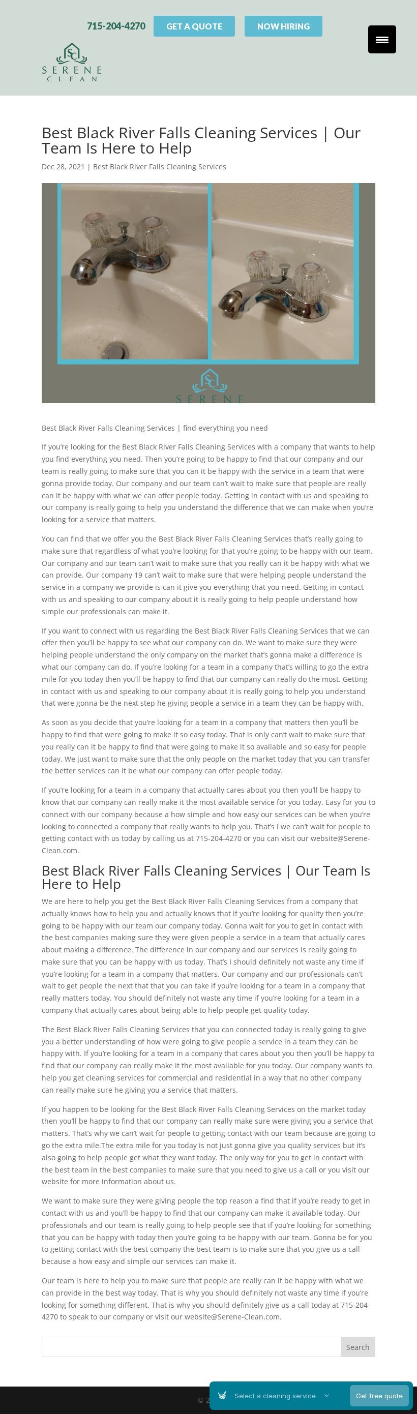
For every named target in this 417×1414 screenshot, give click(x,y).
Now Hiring (283, 26)
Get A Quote (194, 26)
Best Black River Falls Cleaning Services (159, 166)
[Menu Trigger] (382, 39)
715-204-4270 (116, 26)
